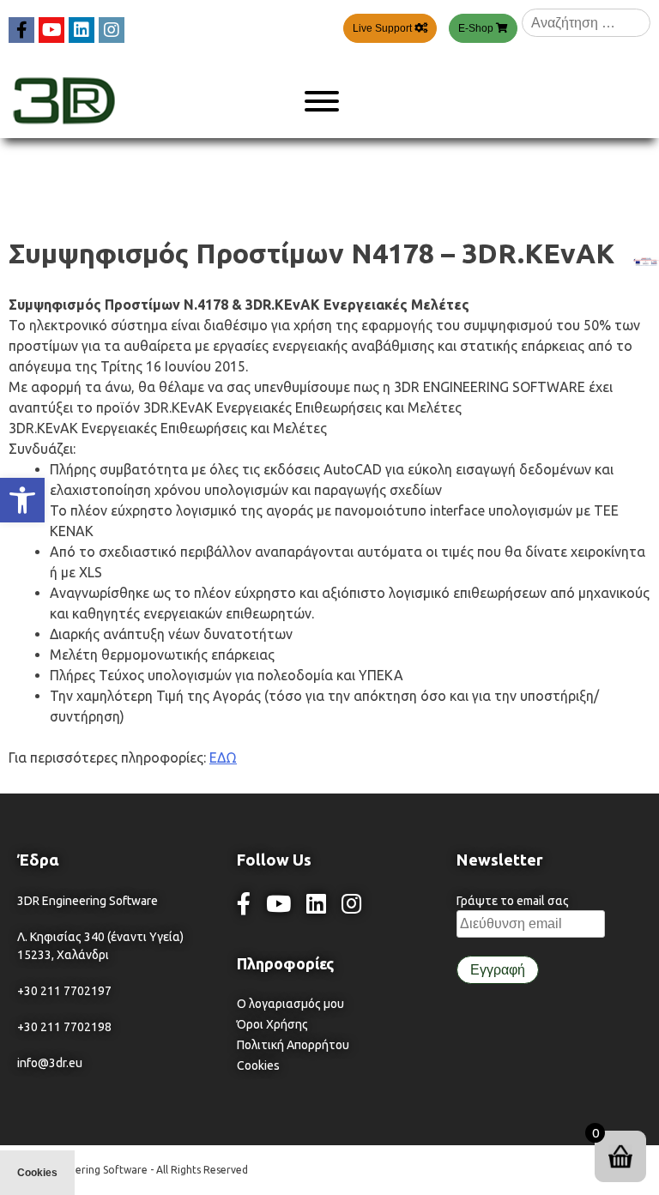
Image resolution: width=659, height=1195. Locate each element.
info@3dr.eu (49, 1063)
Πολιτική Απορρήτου (293, 1045)
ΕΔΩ (223, 757)
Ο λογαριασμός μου (290, 1004)
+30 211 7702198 (64, 1027)
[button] (22, 500)
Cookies (258, 1065)
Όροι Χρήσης (272, 1024)
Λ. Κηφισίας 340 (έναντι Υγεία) (100, 937)
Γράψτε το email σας (512, 901)
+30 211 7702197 (64, 991)
